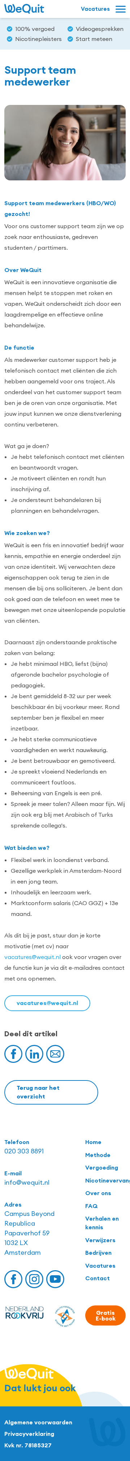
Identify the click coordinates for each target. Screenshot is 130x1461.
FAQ (91, 1205)
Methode (97, 1154)
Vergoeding (101, 1167)
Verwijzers (100, 1240)
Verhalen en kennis (102, 1223)
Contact (97, 1278)
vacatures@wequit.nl (32, 956)
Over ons (98, 1193)
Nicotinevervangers (105, 1180)
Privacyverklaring (29, 1433)
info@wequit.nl (26, 1182)
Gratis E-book (106, 1315)
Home (93, 1142)
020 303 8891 (24, 1151)
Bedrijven (98, 1252)
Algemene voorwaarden (38, 1422)
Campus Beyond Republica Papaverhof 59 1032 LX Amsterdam (29, 1233)
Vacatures (100, 1265)
